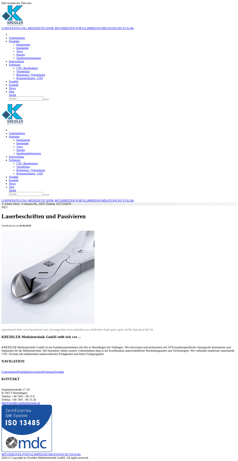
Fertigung (14, 64)
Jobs (11, 91)
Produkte (14, 41)
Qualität (13, 81)
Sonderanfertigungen (28, 58)
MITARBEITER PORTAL (70, 28)
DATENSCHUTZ (115, 28)
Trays (19, 51)
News (12, 88)
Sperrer (20, 54)
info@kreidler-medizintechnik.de (20, 403)
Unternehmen (17, 37)
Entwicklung (16, 61)
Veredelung (23, 71)
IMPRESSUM (95, 28)
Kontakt (13, 84)
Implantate (22, 48)
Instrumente (23, 44)
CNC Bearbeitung (27, 68)
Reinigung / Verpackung (30, 74)
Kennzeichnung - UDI (29, 78)
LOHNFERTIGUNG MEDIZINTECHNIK (27, 28)
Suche (12, 94)
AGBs (130, 28)
